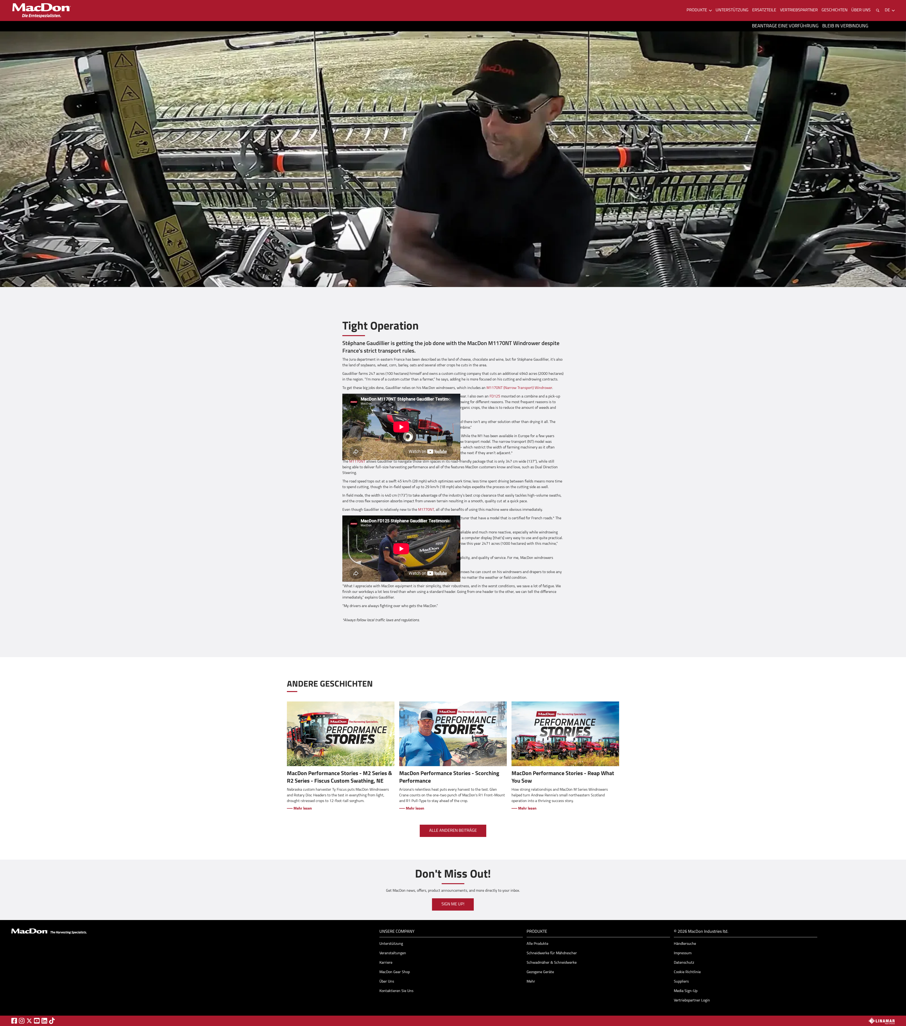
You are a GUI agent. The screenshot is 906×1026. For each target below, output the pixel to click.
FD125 (495, 396)
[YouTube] (37, 1021)
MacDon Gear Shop (394, 972)
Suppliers (681, 982)
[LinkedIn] (44, 1021)
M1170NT (357, 462)
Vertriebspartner (799, 10)
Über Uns (386, 982)
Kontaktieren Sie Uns (396, 991)
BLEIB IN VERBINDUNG (845, 26)
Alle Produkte (537, 944)
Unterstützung (732, 10)
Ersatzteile (764, 10)
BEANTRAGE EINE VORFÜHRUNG (785, 26)
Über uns (861, 10)
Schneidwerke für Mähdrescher (552, 953)
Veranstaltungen (392, 953)
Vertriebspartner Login (692, 1000)
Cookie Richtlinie (687, 972)
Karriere (385, 963)
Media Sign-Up (685, 991)
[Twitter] (29, 1021)
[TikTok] (52, 1021)
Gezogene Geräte (540, 972)
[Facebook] (14, 1021)
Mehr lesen (302, 809)
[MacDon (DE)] (41, 10)
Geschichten (834, 10)
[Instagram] (22, 1021)
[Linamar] (881, 1021)
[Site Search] (877, 10)
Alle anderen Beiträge (453, 831)
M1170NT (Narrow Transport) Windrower (519, 388)
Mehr (531, 982)
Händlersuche (685, 944)
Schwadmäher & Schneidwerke (552, 963)
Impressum (683, 953)
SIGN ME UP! (452, 904)
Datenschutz (684, 963)
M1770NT (426, 510)
